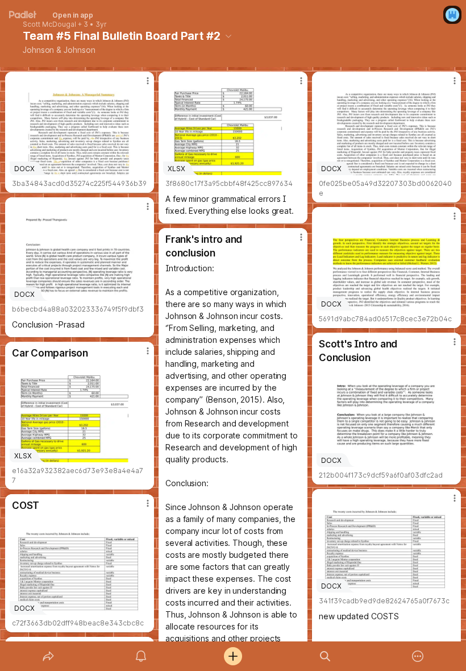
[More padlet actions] (417, 656)
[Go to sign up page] (452, 15)
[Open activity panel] (141, 656)
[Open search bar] (325, 656)
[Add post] (233, 656)
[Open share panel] (48, 656)
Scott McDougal (49, 24)
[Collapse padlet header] (228, 35)
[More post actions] (140, 85)
